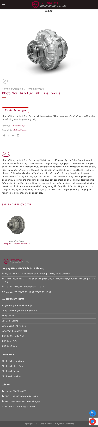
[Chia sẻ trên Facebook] (9, 135)
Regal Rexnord (21, 130)
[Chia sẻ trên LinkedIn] (18, 135)
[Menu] (3, 4)
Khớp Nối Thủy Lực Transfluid (17, 244)
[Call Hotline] (92, 421)
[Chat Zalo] (92, 413)
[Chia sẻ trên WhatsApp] (4, 135)
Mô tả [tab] (6, 154)
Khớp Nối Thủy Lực (35, 89)
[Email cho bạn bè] (13, 135)
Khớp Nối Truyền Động (12, 89)
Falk (14, 130)
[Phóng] (5, 81)
